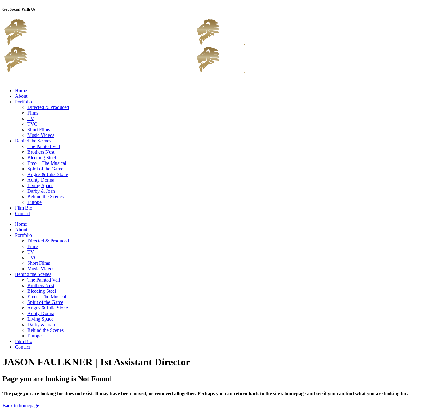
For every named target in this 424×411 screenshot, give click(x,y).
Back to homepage (20, 405)
